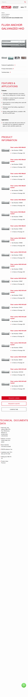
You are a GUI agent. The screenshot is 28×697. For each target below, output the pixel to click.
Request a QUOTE (14, 403)
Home (3, 12)
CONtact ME (14, 409)
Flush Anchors (5, 16)
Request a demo (14, 398)
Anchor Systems (6, 14)
